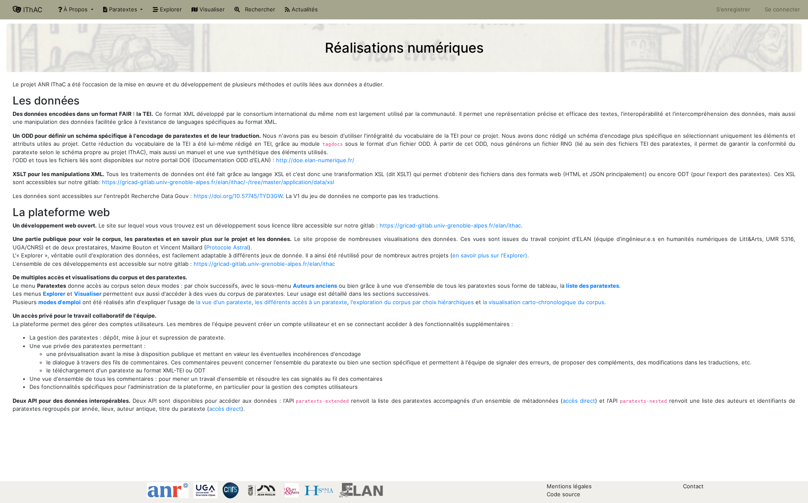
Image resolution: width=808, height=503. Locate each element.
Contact (693, 486)
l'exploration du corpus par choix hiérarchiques (412, 302)
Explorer (170, 9)
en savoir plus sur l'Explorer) (489, 255)
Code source (563, 494)
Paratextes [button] (123, 9)
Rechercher (257, 9)
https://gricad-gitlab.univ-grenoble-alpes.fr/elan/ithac (450, 225)
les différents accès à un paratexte (301, 302)
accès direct (579, 400)
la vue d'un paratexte (224, 302)
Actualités (304, 9)
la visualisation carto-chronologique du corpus (543, 302)
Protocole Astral (227, 247)
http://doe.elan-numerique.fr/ (315, 160)
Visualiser (211, 9)
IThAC (32, 9)
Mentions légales (569, 486)
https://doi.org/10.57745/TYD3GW (238, 196)
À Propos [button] (75, 9)
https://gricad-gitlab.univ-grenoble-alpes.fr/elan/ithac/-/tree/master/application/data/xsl (218, 182)
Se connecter (782, 9)
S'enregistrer (733, 9)
